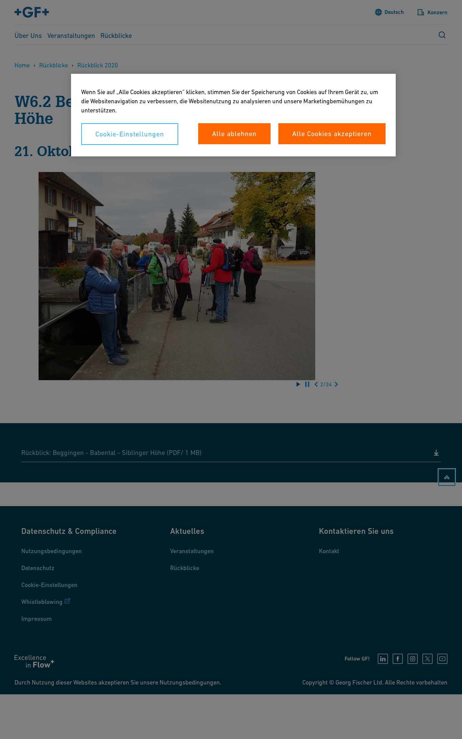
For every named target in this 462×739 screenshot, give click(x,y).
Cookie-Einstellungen (129, 134)
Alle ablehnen (234, 133)
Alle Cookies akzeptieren (332, 133)
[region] (233, 115)
